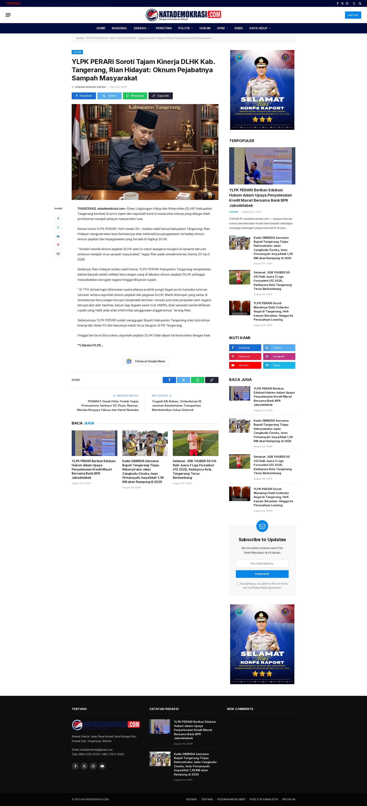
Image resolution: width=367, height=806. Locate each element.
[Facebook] (58, 218)
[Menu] (8, 15)
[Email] (58, 253)
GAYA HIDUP (258, 28)
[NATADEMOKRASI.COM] (183, 15)
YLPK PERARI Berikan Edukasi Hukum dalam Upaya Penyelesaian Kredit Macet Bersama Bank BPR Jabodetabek (93, 469)
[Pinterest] (58, 244)
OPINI (221, 28)
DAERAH (140, 28)
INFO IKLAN (288, 799)
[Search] (359, 3)
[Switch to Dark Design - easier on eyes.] (354, 3)
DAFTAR (353, 15)
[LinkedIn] (58, 236)
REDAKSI (191, 799)
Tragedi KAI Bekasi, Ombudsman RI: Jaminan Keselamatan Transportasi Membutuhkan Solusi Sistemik (177, 405)
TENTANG (207, 799)
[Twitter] (58, 227)
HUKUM (205, 28)
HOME (101, 28)
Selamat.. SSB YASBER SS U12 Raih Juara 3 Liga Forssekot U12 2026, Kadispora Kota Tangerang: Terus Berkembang (194, 469)
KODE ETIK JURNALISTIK (264, 799)
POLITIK (184, 28)
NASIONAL (119, 28)
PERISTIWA (164, 28)
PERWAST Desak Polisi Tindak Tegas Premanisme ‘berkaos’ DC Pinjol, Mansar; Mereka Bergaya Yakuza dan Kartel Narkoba (107, 405)
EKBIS (239, 28)
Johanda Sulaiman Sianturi (90, 87)
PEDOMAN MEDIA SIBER (231, 799)
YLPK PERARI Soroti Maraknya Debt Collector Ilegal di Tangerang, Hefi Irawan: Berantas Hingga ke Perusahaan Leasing (273, 311)
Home (79, 38)
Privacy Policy (260, 587)
